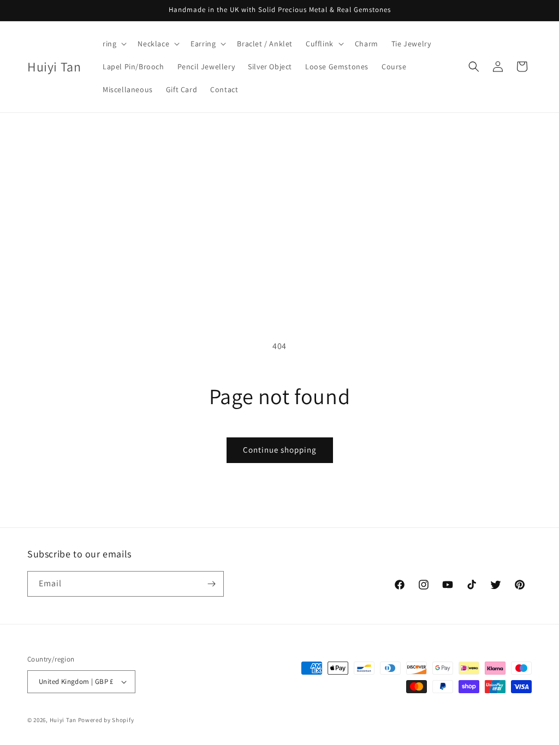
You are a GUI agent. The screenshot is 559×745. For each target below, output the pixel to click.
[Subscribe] (211, 584)
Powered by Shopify (106, 720)
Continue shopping (280, 449)
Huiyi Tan (63, 720)
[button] (113, 43)
